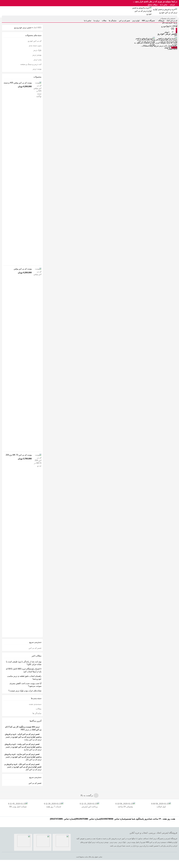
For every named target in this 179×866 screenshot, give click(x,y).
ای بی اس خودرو (34, 41)
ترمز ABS (25, 730)
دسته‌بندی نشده (35, 704)
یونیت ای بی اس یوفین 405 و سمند (18, 83)
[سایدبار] (176, 863)
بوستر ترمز (36, 55)
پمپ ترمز (37, 59)
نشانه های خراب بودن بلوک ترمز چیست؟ (24, 691)
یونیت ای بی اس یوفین (23, 269)
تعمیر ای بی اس (35, 648)
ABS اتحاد (174, 23)
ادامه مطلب (172, 49)
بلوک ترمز (37, 50)
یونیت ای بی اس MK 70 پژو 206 (19, 455)
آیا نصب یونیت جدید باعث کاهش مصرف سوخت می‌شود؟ (25, 684)
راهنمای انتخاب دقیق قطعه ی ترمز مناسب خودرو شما (24, 677)
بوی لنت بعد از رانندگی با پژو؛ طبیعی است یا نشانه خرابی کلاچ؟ (23, 663)
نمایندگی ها (37, 713)
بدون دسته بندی (35, 45)
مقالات (38, 709)
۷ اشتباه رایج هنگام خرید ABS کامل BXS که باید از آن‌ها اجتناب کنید (23, 670)
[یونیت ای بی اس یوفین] (37, 359)
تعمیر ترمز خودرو (167, 33)
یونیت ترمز (37, 69)
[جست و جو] (5, 18)
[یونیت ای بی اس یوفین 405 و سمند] (37, 172)
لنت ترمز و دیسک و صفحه (30, 64)
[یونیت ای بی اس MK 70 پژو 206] (37, 545)
